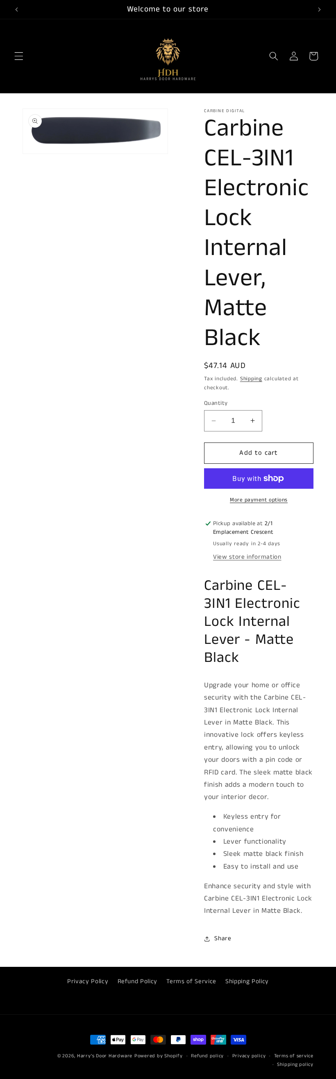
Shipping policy (295, 1064)
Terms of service (293, 1055)
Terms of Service (191, 981)
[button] (19, 56)
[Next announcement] (319, 9)
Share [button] (222, 938)
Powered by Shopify (158, 1055)
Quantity (216, 403)
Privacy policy (249, 1055)
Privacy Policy (87, 981)
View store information (247, 557)
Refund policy (207, 1055)
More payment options (259, 500)
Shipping (251, 379)
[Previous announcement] (17, 9)
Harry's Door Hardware (104, 1055)
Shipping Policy (247, 981)
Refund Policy (138, 981)
